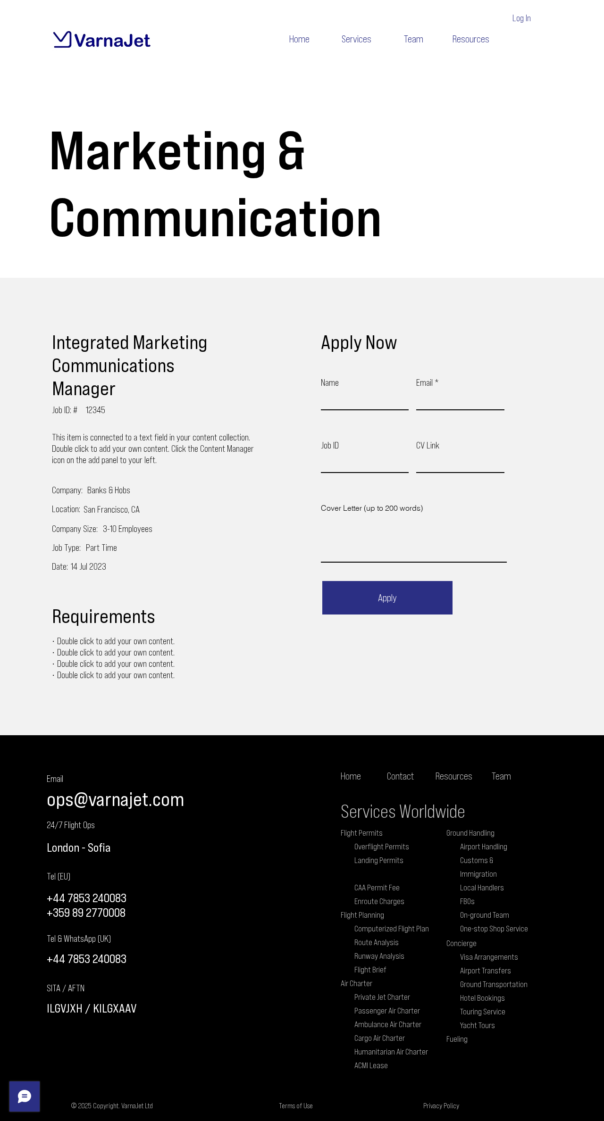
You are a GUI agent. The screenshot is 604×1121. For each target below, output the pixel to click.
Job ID (330, 444)
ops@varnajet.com (115, 798)
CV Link (427, 444)
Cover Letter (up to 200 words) (372, 508)
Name (330, 382)
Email (424, 382)
